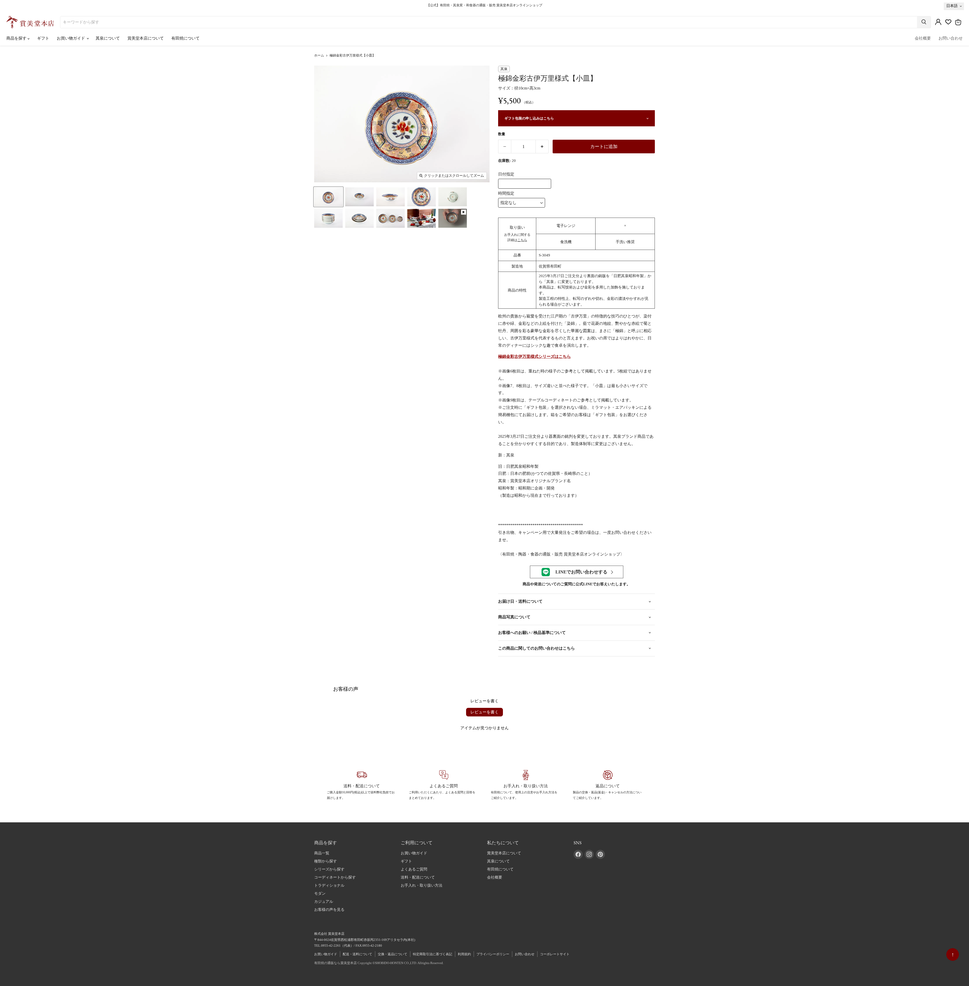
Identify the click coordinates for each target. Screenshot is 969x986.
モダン (320, 893)
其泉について (108, 38)
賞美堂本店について (145, 38)
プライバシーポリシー (492, 954)
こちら (522, 240)
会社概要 (923, 38)
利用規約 (464, 954)
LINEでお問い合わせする (581, 571)
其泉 (503, 69)
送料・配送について (418, 877)
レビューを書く (484, 712)
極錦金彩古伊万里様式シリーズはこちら (534, 356)
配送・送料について (357, 954)
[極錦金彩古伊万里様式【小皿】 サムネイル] (328, 197)
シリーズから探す (329, 869)
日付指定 (506, 174)
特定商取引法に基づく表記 (432, 954)
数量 (501, 134)
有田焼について (185, 38)
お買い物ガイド (71, 38)
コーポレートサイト (555, 954)
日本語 (952, 6)
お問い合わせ (950, 38)
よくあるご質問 (414, 869)
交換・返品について (392, 954)
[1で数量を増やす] (542, 146)
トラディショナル (329, 885)
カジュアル (323, 902)
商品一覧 (321, 853)
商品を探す (17, 38)
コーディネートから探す (335, 877)
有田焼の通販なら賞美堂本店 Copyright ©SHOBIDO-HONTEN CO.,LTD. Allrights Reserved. (379, 963)
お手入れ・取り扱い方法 (421, 885)
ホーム (319, 55)
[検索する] (924, 22)
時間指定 (506, 193)
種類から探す (325, 861)
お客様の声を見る (329, 910)
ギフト (43, 38)
